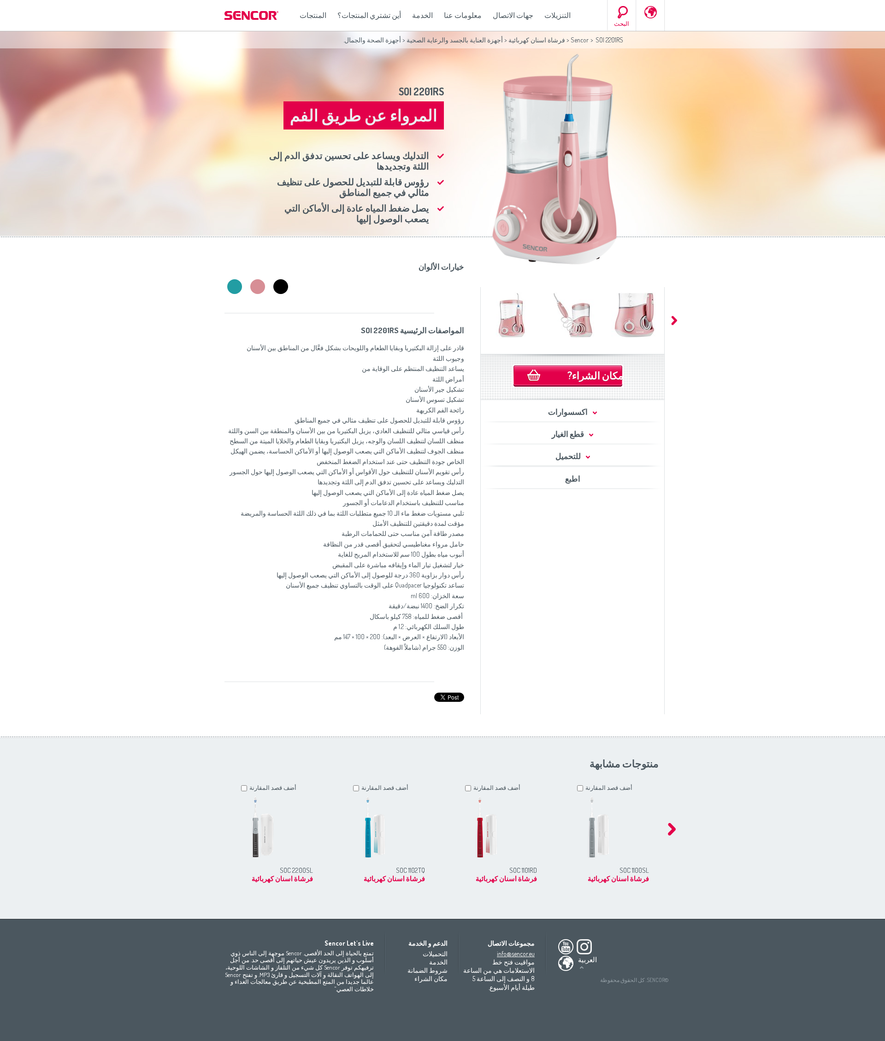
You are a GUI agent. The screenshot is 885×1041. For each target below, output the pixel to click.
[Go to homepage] (252, 15)
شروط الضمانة (427, 970)
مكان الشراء (431, 978)
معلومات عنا (463, 15)
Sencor (580, 40)
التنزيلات (557, 15)
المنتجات (313, 15)
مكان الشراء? (595, 375)
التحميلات (435, 954)
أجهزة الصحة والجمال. (372, 40)
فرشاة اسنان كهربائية (536, 40)
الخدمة (422, 15)
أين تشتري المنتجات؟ (369, 15)
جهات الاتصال (513, 15)
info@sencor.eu (516, 954)
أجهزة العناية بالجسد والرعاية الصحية (455, 40)
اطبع (572, 478)
